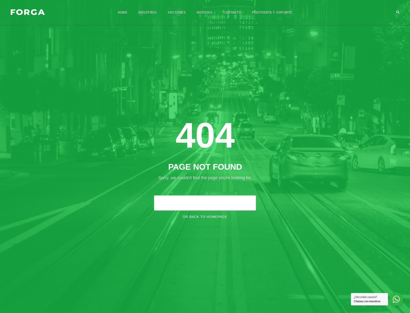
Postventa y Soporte (272, 12)
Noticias (204, 12)
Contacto (232, 12)
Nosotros (147, 12)
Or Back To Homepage (205, 217)
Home (122, 12)
